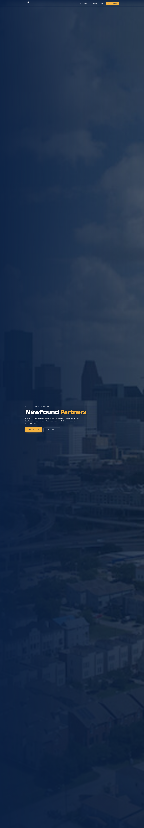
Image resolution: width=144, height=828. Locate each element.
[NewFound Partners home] (28, 3)
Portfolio (93, 3)
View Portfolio (34, 429)
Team (102, 3)
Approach (83, 3)
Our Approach (52, 429)
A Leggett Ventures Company (37, 406)
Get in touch (112, 3)
